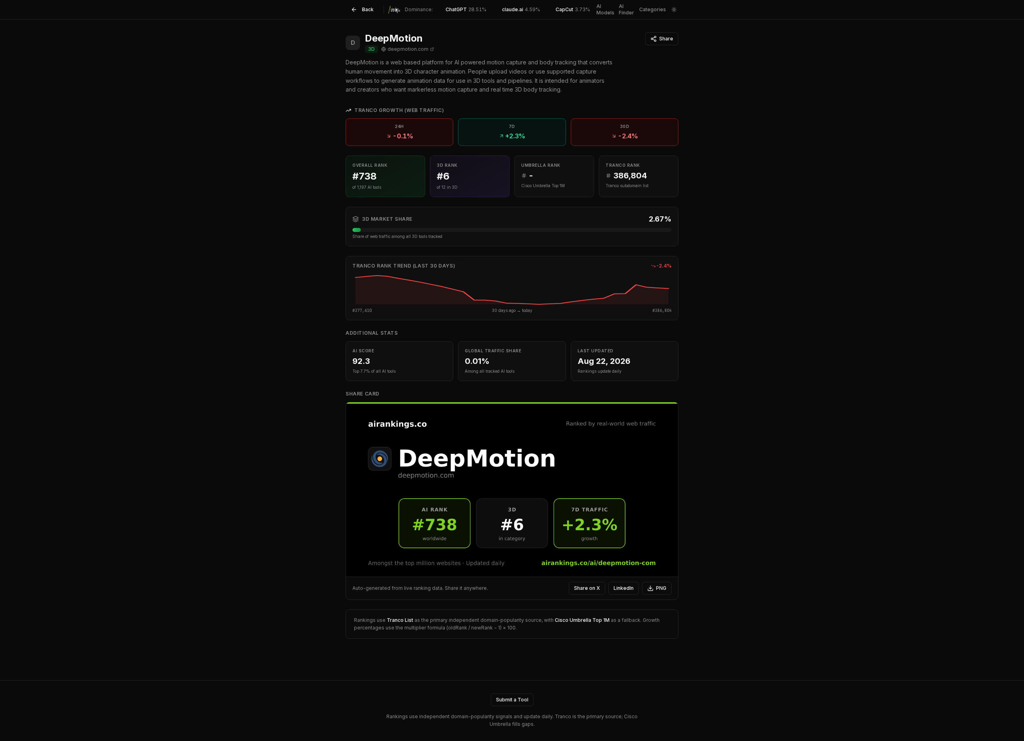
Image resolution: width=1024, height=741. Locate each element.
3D (371, 49)
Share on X (587, 588)
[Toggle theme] (673, 9)
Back (368, 9)
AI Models (605, 9)
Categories (652, 9)
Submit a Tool (512, 700)
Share (666, 39)
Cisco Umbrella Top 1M (582, 620)
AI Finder (626, 9)
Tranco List (400, 620)
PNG (661, 588)
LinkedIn (624, 588)
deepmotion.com (408, 49)
